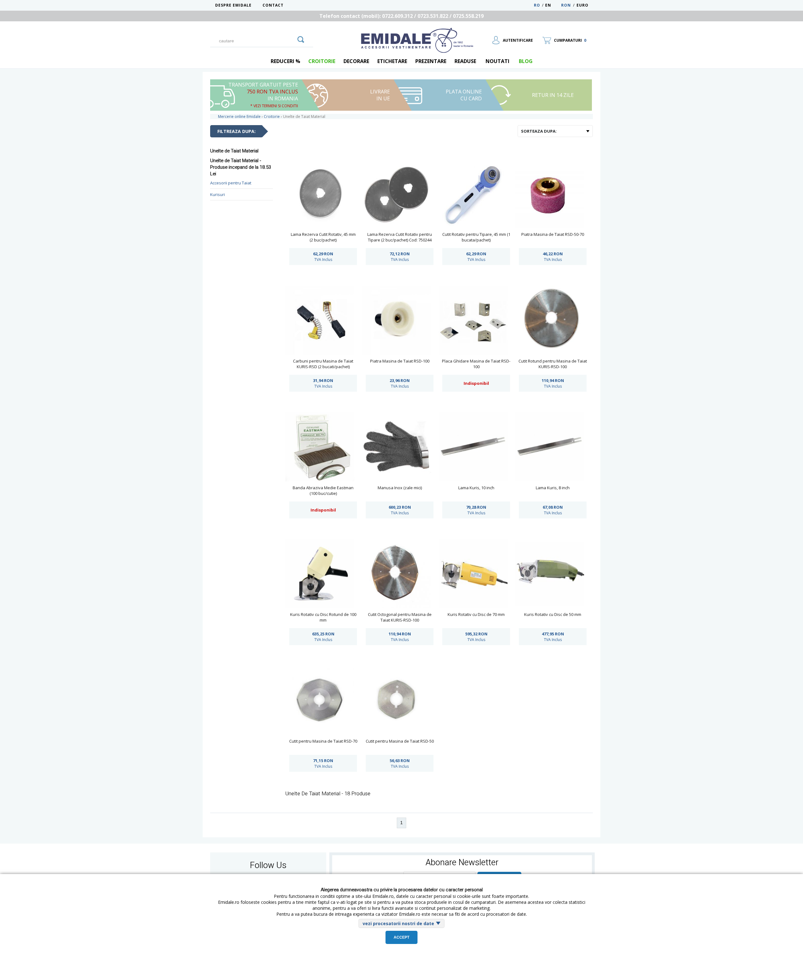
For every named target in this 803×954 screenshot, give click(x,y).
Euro (582, 5)
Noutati (497, 61)
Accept (401, 937)
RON (566, 5)
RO (537, 5)
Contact (273, 5)
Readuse (465, 61)
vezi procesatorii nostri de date (398, 923)
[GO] (300, 39)
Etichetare (392, 61)
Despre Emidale (233, 5)
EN (552, 5)
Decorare (356, 61)
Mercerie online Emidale (239, 116)
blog (526, 61)
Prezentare (430, 61)
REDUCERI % (285, 61)
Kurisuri (217, 194)
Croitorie (321, 61)
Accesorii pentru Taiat (230, 183)
